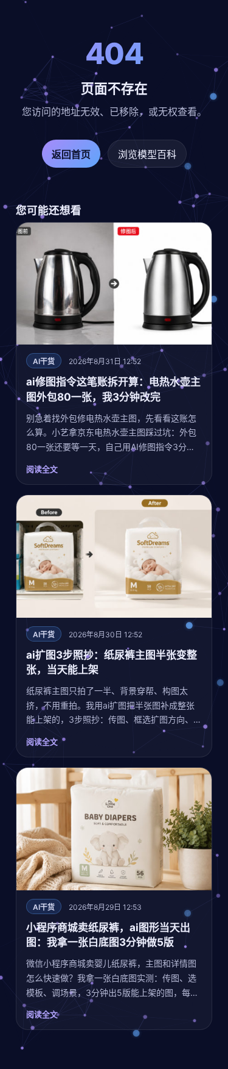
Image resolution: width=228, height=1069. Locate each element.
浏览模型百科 (147, 154)
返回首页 (71, 154)
